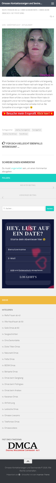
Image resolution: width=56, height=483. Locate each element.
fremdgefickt (36, 130)
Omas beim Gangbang (13, 378)
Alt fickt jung (17, 13)
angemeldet (16, 168)
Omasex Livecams (12, 415)
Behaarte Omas (11, 371)
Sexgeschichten (11, 334)
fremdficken (23, 134)
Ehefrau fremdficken (10, 134)
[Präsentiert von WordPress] (19, 475)
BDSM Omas (9, 365)
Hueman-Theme (43, 475)
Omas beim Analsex (12, 390)
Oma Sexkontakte (29, 10)
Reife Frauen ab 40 (11, 10)
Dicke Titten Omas (12, 346)
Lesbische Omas (11, 409)
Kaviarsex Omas (11, 396)
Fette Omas (9, 359)
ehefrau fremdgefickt (22, 130)
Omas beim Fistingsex (13, 384)
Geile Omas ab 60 (11, 328)
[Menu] (52, 3)
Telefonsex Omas (11, 421)
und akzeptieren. (26, 270)
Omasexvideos (10, 428)
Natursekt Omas (11, 353)
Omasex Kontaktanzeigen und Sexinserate (22, 3)
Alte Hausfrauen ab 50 (13, 321)
